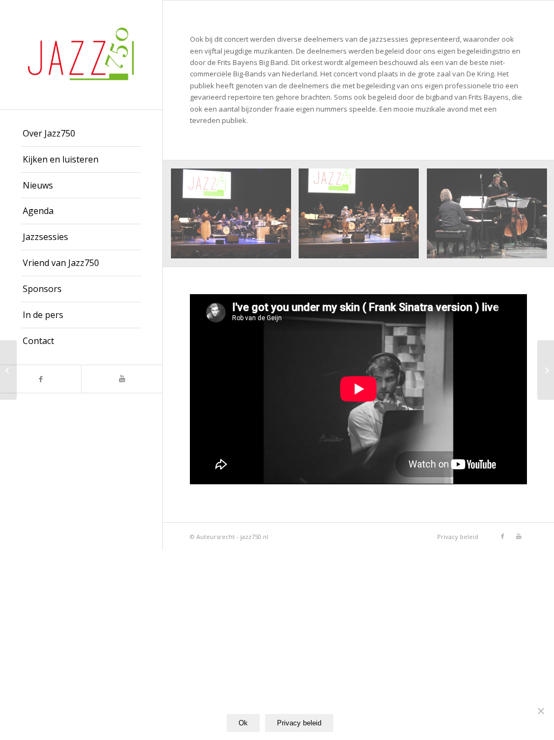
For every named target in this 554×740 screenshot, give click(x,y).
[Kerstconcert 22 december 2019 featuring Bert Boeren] (545, 370)
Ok (243, 723)
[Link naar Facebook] (40, 379)
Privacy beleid (299, 723)
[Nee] (540, 710)
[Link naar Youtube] (121, 379)
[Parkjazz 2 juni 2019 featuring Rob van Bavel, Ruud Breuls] (8, 370)
